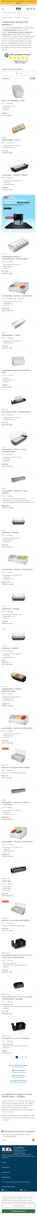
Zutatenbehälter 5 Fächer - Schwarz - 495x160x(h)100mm (14, 450)
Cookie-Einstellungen (18, 1206)
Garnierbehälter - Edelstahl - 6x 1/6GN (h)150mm (15, 492)
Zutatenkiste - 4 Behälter (10, 532)
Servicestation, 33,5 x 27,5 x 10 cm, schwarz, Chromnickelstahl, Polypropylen (17, 998)
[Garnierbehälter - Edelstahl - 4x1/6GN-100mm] (18, 560)
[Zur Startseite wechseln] (18, 9)
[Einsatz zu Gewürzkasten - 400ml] (18, 91)
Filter (20, 73)
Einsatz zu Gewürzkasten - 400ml (13, 100)
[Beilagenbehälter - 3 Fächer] (18, 128)
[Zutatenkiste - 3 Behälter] (18, 636)
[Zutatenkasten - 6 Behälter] (18, 597)
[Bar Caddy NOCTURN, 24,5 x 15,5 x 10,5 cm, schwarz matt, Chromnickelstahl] (18, 944)
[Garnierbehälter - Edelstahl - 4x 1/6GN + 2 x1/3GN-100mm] (18, 791)
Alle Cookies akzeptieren (18, 1211)
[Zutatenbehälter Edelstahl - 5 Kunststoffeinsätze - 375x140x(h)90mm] (18, 245)
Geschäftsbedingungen (19, 1134)
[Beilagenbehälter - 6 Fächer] (18, 323)
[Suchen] (3, 12)
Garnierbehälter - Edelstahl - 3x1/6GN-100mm (17, 728)
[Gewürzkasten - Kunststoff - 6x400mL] (18, 166)
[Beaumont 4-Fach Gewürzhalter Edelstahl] (18, 756)
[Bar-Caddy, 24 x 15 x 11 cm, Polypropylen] (18, 1026)
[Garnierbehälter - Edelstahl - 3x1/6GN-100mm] (18, 719)
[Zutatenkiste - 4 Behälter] (18, 521)
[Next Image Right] (34, 91)
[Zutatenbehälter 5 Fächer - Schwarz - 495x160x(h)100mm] (18, 438)
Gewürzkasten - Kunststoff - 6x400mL (14, 175)
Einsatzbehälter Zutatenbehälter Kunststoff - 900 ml (16, 371)
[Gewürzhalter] (18, 869)
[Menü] (3, 9)
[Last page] (25, 1057)
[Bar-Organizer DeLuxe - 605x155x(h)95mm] (18, 400)
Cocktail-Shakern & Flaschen (15, 32)
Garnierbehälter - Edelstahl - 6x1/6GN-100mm (17, 296)
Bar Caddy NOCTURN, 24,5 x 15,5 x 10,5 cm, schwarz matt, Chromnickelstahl (17, 956)
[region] (18, 1205)
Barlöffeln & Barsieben (10, 30)
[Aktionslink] (18, 214)
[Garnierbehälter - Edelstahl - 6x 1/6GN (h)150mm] (18, 479)
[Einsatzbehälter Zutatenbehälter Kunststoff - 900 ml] (18, 361)
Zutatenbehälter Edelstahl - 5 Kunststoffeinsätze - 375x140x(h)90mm (15, 258)
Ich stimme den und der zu (16, 1135)
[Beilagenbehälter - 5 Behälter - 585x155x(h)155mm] (18, 677)
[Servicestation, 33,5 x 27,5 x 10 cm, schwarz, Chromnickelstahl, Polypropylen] (18, 985)
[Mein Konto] (28, 9)
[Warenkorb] (34, 9)
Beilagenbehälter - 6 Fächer (11, 335)
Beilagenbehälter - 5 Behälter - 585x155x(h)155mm (12, 690)
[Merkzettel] (30, 9)
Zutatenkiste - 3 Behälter (10, 648)
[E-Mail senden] (33, 1140)
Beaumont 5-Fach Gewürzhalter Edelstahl (16, 920)
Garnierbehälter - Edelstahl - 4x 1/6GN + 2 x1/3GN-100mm (16, 804)
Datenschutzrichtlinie (9, 1136)
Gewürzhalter (6, 881)
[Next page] (22, 1057)
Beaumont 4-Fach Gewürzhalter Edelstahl (16, 767)
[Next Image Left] (2, 91)
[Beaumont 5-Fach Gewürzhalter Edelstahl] (18, 909)
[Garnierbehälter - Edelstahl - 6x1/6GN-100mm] (18, 286)
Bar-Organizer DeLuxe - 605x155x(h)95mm (16, 412)
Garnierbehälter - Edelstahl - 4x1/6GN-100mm (17, 569)
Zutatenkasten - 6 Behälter (11, 609)
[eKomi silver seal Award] (6, 55)
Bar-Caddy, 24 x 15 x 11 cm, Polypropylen (16, 1038)
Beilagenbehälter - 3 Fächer (11, 140)
